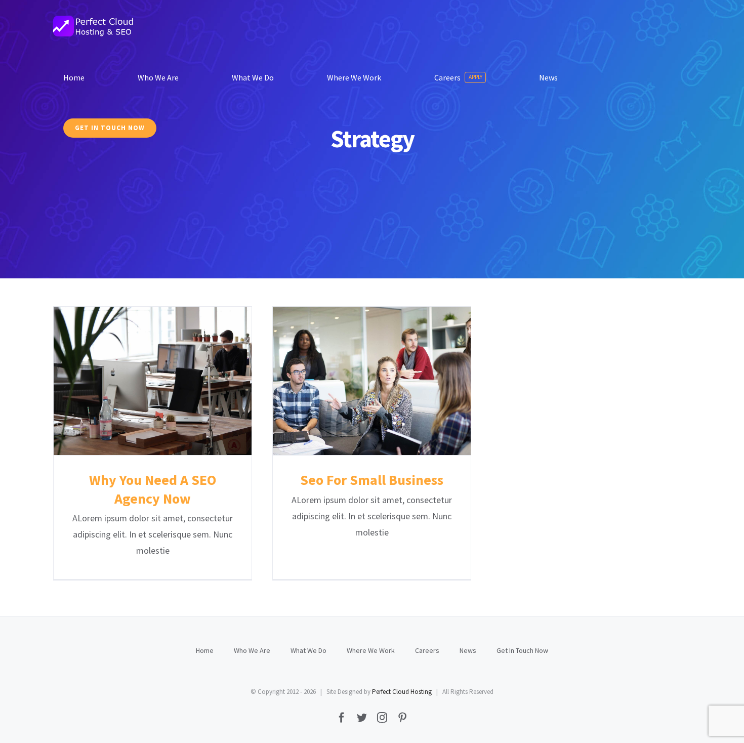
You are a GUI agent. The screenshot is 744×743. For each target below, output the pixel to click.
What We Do (308, 650)
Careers (427, 650)
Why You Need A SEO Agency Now (152, 380)
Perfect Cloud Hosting (402, 691)
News (468, 650)
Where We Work (371, 650)
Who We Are (252, 650)
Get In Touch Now (522, 650)
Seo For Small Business (371, 380)
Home (205, 650)
